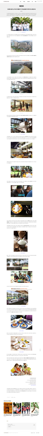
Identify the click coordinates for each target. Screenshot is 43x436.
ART (20, 1)
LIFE (32, 1)
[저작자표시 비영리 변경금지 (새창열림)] (14, 397)
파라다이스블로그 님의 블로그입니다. (11, 425)
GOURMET (28, 1)
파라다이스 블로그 (10, 424)
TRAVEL (24, 1)
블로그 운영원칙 (37, 432)
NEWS (35, 1)
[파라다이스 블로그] (6, 1)
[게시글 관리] (9, 397)
